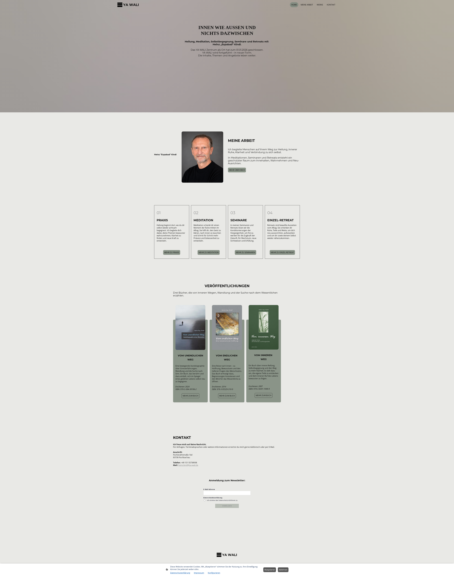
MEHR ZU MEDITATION (209, 252)
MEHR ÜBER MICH (237, 170)
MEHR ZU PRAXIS (171, 252)
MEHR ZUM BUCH (190, 395)
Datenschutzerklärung (180, 573)
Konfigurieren (214, 573)
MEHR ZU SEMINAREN (245, 252)
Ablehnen (283, 569)
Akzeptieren (269, 569)
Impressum (199, 573)
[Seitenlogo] (128, 5)
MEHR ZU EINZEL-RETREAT (282, 252)
